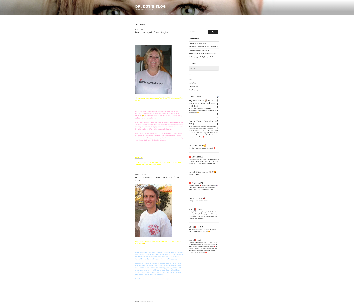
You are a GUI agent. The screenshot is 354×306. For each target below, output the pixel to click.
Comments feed (193, 86)
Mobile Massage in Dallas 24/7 (198, 43)
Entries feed (192, 83)
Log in (190, 79)
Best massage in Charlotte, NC (152, 32)
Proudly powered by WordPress (144, 301)
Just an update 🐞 (197, 198)
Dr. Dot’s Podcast (196, 96)
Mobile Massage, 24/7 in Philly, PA (199, 50)
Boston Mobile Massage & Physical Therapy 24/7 (203, 46)
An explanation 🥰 (197, 145)
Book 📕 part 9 (196, 209)
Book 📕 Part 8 (196, 227)
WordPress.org (193, 90)
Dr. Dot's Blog (150, 6)
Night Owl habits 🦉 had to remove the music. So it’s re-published (202, 103)
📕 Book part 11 (196, 157)
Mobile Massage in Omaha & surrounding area (202, 53)
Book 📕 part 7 (195, 240)
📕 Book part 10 (196, 183)
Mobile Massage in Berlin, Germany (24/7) (201, 57)
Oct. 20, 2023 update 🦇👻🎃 (202, 172)
